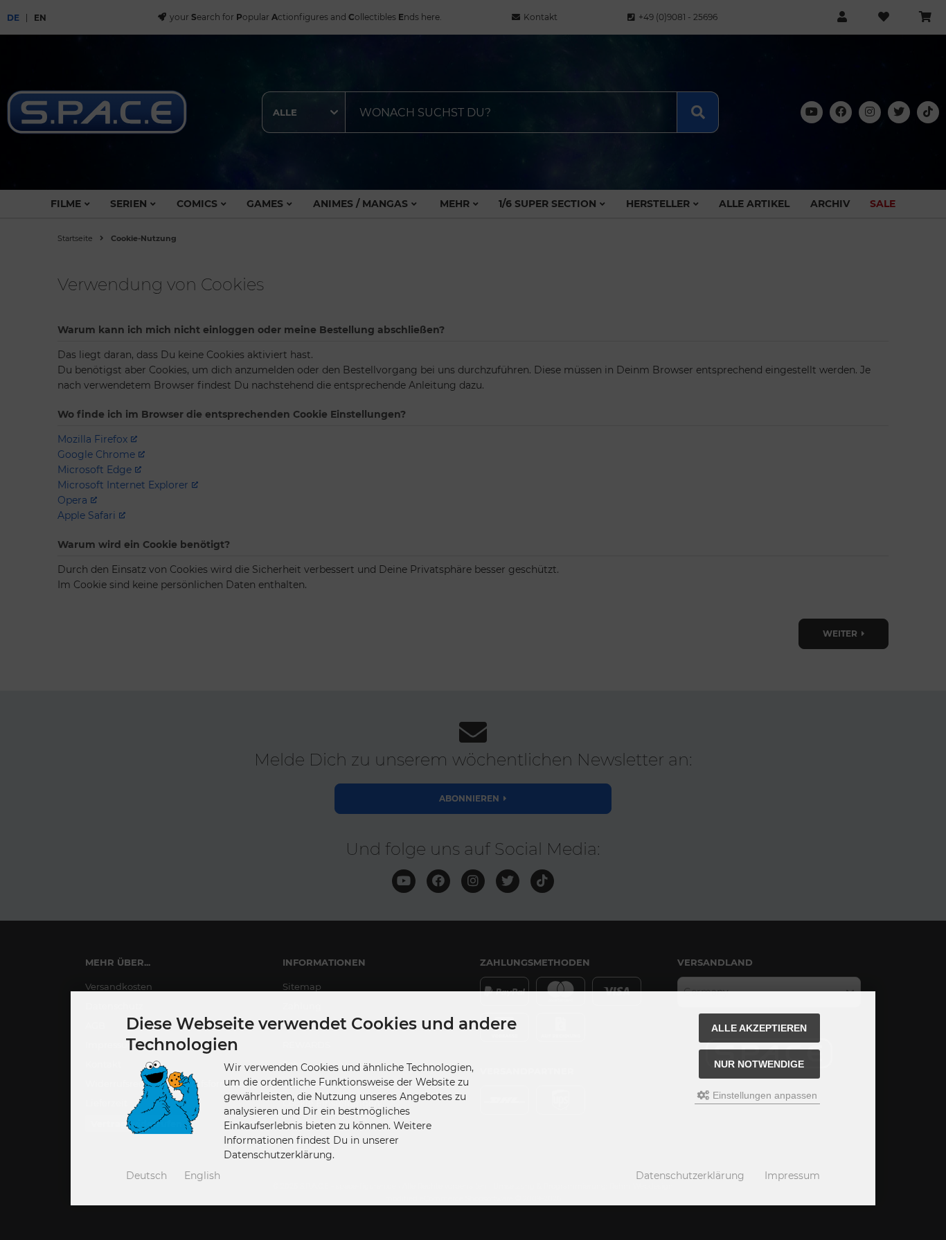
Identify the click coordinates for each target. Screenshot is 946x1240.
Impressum (792, 1175)
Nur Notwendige (759, 1064)
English (202, 1175)
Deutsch (146, 1175)
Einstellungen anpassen (763, 1095)
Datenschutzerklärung (690, 1175)
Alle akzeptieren (759, 1028)
